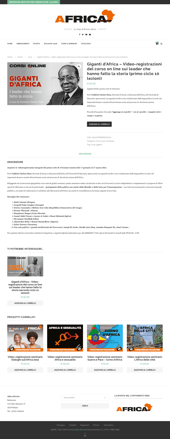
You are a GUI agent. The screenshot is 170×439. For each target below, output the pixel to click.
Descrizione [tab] (85, 154)
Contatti (72, 425)
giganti (99, 144)
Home (9, 44)
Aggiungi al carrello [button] (25, 303)
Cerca (85, 406)
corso (93, 144)
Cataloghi (86, 44)
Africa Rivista (80, 429)
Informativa (108, 425)
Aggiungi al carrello (99, 124)
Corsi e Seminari (69, 44)
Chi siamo (61, 425)
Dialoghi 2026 (50, 44)
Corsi (30, 57)
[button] (78, 66)
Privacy (96, 425)
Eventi (20, 57)
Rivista (36, 44)
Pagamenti (84, 425)
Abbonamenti (22, 44)
